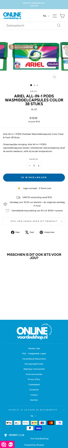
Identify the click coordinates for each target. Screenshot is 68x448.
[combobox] (34, 26)
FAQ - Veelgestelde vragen (34, 353)
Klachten (34, 400)
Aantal (34, 159)
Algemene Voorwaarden (34, 369)
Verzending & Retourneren (34, 359)
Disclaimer (34, 390)
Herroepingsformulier (34, 364)
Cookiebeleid (34, 384)
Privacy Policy (34, 379)
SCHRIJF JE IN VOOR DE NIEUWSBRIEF (33, 410)
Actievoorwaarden (34, 374)
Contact (34, 395)
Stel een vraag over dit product (34, 221)
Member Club (34, 348)
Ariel (34, 91)
